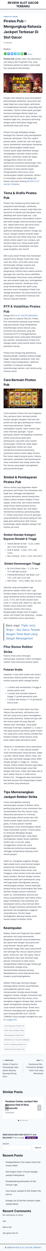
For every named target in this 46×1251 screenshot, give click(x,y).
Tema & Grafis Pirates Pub (14, 1049)
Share (29, 54)
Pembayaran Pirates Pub (14, 1035)
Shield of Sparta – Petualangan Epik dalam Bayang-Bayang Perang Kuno (11, 1068)
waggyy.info (11, 1020)
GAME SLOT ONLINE (11, 16)
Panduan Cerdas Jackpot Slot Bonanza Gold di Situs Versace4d (21, 1105)
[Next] (39, 1108)
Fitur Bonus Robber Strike (14, 1030)
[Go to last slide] (7, 1108)
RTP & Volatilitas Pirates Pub (15, 1044)
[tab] (18, 1120)
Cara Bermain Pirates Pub (14, 1026)
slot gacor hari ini (10, 1233)
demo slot (7, 1227)
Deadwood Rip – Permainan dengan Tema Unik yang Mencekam (34, 1067)
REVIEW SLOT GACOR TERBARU (17, 1040)
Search (6, 1144)
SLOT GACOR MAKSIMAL (26, 315)
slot (4, 1221)
